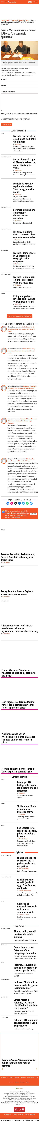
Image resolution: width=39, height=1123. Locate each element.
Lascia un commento (8, 91)
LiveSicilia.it (5, 20)
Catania (17, 1077)
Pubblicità (20, 1114)
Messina (11, 1082)
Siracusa (22, 1082)
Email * (3, 85)
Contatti (15, 1114)
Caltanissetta (30, 1077)
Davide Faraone (23, 869)
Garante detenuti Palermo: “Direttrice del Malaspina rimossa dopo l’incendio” (22, 421)
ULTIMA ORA (4, 1077)
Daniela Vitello (23, 839)
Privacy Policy (7, 1114)
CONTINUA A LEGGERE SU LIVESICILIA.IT (19, 316)
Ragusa (17, 1082)
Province (14, 20)
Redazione (18, 144)
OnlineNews (6, 562)
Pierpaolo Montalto (25, 890)
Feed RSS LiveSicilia (30, 1114)
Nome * (3, 79)
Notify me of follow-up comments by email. (19, 113)
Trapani (21, 20)
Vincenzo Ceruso (24, 914)
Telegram (13, 1120)
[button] (2, 1069)
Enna (36, 1077)
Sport (27, 20)
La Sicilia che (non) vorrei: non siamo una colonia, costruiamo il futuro (21, 329)
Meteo (34, 1120)
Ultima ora (25, 1120)
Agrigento (23, 1077)
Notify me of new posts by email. (16, 119)
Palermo (11, 1077)
